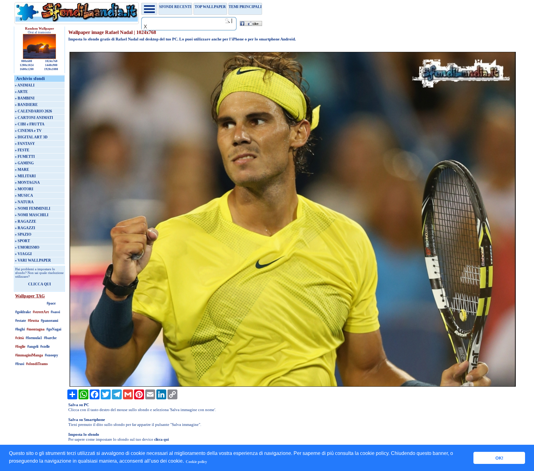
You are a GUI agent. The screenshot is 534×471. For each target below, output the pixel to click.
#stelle (45, 346)
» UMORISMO (27, 247)
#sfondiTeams (37, 364)
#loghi (20, 329)
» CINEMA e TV (28, 130)
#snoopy (51, 355)
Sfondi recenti (175, 7)
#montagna (35, 329)
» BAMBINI (25, 98)
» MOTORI (24, 189)
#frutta (33, 320)
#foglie (20, 346)
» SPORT (22, 241)
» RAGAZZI (25, 228)
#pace (51, 303)
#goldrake (23, 312)
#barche (50, 338)
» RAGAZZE (25, 221)
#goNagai (53, 329)
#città (19, 338)
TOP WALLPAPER (210, 7)
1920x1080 (51, 69)
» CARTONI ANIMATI (34, 118)
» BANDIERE (26, 105)
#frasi (19, 364)
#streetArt (41, 312)
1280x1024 (27, 65)
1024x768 (51, 61)
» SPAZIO (23, 234)
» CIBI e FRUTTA (29, 124)
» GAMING (24, 163)
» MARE (22, 169)
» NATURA (24, 202)
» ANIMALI (25, 85)
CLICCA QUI (39, 284)
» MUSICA (24, 195)
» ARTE (21, 92)
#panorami (49, 320)
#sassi (55, 312)
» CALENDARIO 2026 (33, 111)
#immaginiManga (29, 355)
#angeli (32, 346)
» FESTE (22, 150)
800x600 (26, 61)
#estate (20, 320)
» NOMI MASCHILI (32, 215)
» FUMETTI (25, 156)
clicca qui (161, 439)
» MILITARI (25, 176)
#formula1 (34, 338)
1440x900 (51, 65)
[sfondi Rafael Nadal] (293, 385)
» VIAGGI (23, 254)
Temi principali (245, 7)
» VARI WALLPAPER (33, 260)
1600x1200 (27, 69)
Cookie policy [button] (196, 462)
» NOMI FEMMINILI (32, 208)
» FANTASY (25, 143)
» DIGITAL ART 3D (31, 137)
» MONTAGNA (27, 182)
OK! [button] (499, 458)
